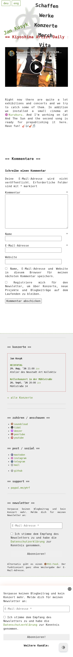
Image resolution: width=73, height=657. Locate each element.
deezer (18, 431)
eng (16, 3)
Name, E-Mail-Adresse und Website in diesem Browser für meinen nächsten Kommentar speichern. (36, 272)
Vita (45, 45)
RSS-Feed (52, 564)
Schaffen (47, 5)
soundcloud (21, 424)
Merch (45, 35)
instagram (20, 458)
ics (37, 368)
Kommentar (36, 192)
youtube (19, 437)
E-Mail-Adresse (36, 245)
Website (11, 257)
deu (5, 3)
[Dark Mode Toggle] (63, 647)
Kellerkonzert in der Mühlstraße (31, 379)
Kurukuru (15, 114)
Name (36, 234)
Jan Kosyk (16, 28)
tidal (17, 427)
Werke (46, 15)
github (18, 470)
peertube (19, 434)
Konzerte (46, 25)
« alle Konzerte (20, 397)
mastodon (19, 454)
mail (17, 465)
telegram (19, 461)
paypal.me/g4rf (20, 487)
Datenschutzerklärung (20, 624)
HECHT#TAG (16, 365)
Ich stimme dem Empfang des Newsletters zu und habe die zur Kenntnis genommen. (31, 623)
